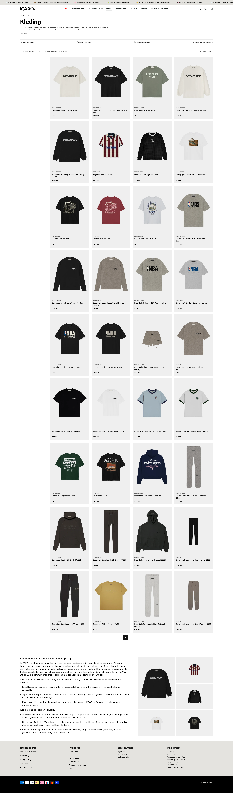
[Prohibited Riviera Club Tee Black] (69, 210)
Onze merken (74, 751)
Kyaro (205, 782)
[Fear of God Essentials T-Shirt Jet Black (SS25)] (69, 402)
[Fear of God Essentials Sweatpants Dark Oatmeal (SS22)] (193, 467)
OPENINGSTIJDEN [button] (173, 748)
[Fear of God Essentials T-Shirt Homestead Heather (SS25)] (193, 338)
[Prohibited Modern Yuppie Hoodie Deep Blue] (152, 467)
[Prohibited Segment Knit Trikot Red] (111, 145)
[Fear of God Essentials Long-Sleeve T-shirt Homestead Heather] (111, 274)
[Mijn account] (200, 9)
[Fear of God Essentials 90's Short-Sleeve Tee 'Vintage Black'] (111, 81)
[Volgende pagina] (143, 637)
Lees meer (23, 33)
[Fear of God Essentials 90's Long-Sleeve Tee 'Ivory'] (193, 81)
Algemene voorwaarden (78, 765)
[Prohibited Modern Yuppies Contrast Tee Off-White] (193, 402)
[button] (78, 9)
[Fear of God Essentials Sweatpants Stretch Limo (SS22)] (193, 531)
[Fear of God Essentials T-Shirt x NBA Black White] (69, 338)
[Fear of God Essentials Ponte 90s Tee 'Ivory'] (69, 81)
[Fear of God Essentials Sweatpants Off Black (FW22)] (111, 531)
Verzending (24, 755)
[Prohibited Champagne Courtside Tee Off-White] (193, 145)
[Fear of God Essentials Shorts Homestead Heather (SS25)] (152, 338)
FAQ (70, 768)
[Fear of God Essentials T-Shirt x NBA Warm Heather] (152, 274)
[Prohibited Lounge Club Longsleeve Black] (152, 145)
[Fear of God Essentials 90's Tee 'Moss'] (152, 81)
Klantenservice (26, 767)
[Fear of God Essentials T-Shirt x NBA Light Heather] (193, 274)
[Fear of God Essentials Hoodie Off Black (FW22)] (69, 531)
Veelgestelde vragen (28, 751)
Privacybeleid (74, 761)
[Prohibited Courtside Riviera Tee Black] (111, 467)
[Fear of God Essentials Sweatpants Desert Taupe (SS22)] (193, 595)
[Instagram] (21, 787)
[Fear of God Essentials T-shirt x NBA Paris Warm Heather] (193, 210)
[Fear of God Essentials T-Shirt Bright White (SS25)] (111, 402)
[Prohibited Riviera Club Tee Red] (111, 210)
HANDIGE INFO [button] (74, 748)
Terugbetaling (25, 759)
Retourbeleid (74, 758)
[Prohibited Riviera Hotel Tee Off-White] (152, 210)
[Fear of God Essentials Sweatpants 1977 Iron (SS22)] (69, 595)
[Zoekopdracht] (206, 9)
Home (22, 15)
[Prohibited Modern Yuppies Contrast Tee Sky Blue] (152, 402)
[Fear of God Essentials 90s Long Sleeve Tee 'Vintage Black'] (69, 145)
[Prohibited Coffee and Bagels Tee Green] (69, 467)
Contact (72, 755)
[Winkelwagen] (212, 9)
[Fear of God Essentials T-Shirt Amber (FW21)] (111, 595)
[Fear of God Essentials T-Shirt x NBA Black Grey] (111, 338)
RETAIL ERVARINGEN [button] (126, 748)
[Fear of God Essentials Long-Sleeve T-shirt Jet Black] (69, 274)
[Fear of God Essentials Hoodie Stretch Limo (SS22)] (152, 531)
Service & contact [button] (28, 748)
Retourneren (25, 763)
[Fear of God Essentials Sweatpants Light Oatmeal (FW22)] (152, 595)
